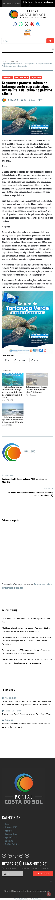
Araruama (8, 830)
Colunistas (9, 840)
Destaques (14, 61)
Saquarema (36, 77)
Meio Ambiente (21, 77)
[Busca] (23, 41)
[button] (52, 49)
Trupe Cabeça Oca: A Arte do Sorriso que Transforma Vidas (26, 714)
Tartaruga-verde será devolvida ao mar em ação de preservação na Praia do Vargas (36, 389)
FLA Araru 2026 (11, 827)
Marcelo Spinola (11, 711)
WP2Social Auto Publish (20, 899)
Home (4, 61)
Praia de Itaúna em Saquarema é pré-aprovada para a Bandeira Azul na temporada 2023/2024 (12, 419)
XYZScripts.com (37, 899)
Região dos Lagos (11, 834)
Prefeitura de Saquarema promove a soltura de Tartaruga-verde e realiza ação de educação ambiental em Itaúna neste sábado (12, 392)
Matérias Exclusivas (12, 844)
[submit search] (50, 40)
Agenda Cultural (11, 837)
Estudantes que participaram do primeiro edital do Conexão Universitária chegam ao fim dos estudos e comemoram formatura (26, 640)
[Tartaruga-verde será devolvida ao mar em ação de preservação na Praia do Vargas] (37, 379)
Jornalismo (13, 99)
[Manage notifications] (49, 894)
